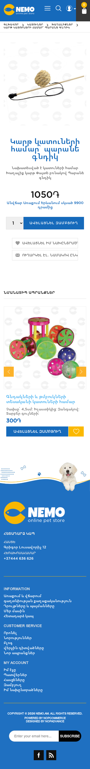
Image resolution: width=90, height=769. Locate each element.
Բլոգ (8, 643)
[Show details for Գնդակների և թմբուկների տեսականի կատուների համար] (45, 348)
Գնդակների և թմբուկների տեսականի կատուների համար (40, 399)
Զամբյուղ (13, 685)
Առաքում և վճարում (23, 596)
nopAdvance (54, 721)
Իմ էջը (10, 670)
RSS (51, 755)
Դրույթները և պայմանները (29, 606)
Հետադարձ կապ (19, 616)
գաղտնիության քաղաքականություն (38, 601)
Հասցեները (14, 680)
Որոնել (10, 633)
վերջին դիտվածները (24, 648)
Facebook (39, 755)
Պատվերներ (15, 675)
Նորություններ (18, 638)
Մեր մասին (14, 611)
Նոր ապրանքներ (19, 653)
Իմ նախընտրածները (23, 690)
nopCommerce (55, 718)
